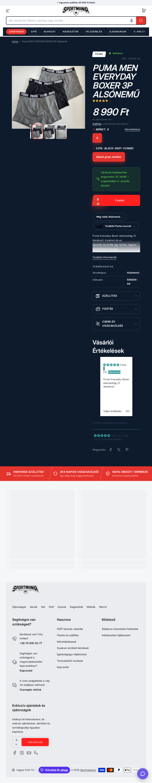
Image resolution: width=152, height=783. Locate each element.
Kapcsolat (26, 670)
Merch (103, 607)
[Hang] (132, 21)
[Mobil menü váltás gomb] (8, 11)
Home (15, 41)
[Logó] (76, 10)
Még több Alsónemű (108, 216)
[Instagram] (22, 753)
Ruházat (50, 31)
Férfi (51, 607)
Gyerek (62, 607)
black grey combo (108, 157)
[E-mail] (29, 753)
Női (43, 607)
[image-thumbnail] (37, 131)
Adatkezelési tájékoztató (116, 635)
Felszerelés (94, 31)
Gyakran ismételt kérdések (73, 648)
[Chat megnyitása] (142, 773)
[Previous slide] (94, 392)
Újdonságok (117, 31)
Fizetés (119, 200)
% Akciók (139, 31)
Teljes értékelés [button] (112, 411)
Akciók (33, 607)
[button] (144, 11)
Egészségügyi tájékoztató (72, 654)
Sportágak (16, 31)
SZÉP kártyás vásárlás (70, 629)
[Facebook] (15, 753)
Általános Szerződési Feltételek (120, 629)
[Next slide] (138, 392)
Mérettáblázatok (66, 641)
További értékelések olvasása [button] (109, 422)
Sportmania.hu (88, 770)
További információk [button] (104, 257)
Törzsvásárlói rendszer (70, 660)
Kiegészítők (71, 31)
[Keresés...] (141, 20)
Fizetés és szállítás (68, 635)
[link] (110, 449)
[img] (111, 364)
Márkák (91, 607)
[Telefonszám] (36, 753)
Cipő (34, 31)
